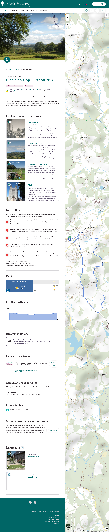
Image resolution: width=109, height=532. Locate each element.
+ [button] (67, 15)
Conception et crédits (52, 521)
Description (24, 10)
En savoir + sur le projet (52, 523)
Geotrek (56, 525)
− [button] (67, 17)
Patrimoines (16, 10)
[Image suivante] (22, 128)
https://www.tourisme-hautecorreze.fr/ (26, 372)
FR (88, 4)
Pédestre (16, 69)
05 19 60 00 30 (18, 374)
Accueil (10, 69)
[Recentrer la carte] (67, 24)
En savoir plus (78, 4)
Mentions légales (54, 519)
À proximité (43, 10)
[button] (67, 20)
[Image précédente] (9, 128)
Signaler (52, 432)
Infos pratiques (34, 10)
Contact (56, 517)
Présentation (7, 10)
